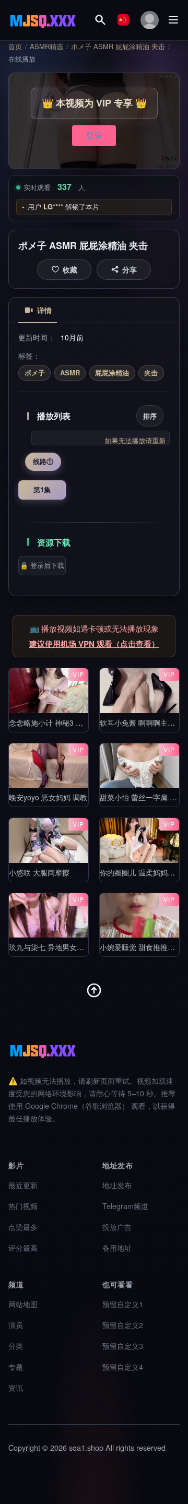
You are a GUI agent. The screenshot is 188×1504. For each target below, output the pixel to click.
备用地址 (117, 1247)
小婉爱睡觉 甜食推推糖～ (141, 947)
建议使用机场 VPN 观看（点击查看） (94, 643)
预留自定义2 (122, 1324)
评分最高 (23, 1247)
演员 (15, 1324)
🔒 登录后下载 (42, 565)
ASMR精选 (46, 46)
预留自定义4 (122, 1366)
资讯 (15, 1387)
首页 (15, 46)
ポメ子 (35, 372)
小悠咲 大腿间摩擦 (39, 872)
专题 (15, 1366)
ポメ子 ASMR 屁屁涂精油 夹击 (118, 46)
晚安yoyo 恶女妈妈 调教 (48, 797)
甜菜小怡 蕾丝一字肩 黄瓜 (142, 797)
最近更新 (23, 1184)
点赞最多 (23, 1226)
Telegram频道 (125, 1205)
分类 (15, 1345)
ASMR (70, 372)
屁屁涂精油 (112, 372)
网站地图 (23, 1303)
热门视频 (23, 1205)
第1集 (42, 489)
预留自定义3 (122, 1345)
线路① (43, 461)
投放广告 (117, 1226)
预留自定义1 (122, 1303)
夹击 (151, 372)
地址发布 (117, 1184)
